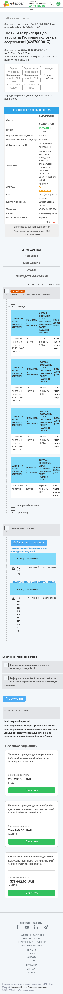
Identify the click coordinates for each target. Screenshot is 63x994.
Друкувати (15, 698)
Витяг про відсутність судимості (31, 227)
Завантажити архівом (30, 542)
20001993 (44, 184)
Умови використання (37, 987)
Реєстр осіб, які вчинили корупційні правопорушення (31, 233)
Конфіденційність (19, 987)
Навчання (31, 950)
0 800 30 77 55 (35, 1)
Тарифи (31, 972)
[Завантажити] (13, 568)
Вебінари (31, 969)
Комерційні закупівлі (31, 945)
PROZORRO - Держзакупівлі (31, 935)
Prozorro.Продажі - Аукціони (31, 942)
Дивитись (32, 790)
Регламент (31, 965)
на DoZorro (25, 53)
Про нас (32, 961)
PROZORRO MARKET (31, 938)
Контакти (31, 957)
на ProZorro (11, 53)
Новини (31, 953)
